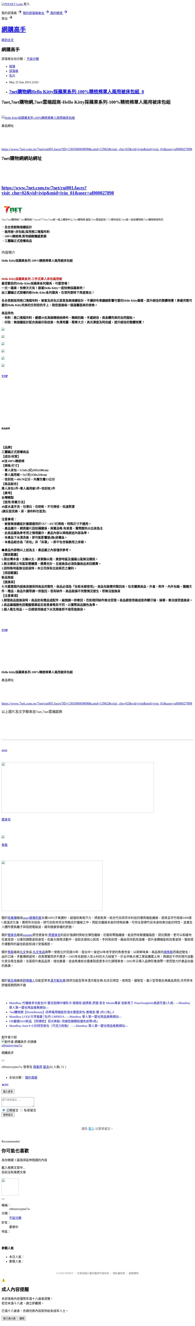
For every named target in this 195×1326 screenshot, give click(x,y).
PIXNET (69, 1273)
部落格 (13, 71)
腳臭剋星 (35, 917)
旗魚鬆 (168, 952)
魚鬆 (5, 845)
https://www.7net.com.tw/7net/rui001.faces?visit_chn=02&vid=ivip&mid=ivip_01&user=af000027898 (58, 190)
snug (4, 750)
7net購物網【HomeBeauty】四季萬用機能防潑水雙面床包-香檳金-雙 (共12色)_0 (61, 1012)
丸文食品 (39, 952)
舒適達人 (29, 980)
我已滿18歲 (9, 1318)
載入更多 (8, 1091)
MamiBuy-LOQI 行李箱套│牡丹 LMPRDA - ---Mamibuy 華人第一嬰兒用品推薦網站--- (65, 1016)
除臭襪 (12, 917)
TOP (5, 376)
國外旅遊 (31, 1077)
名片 (12, 75)
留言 (46, 1067)
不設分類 (33, 58)
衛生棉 (12, 980)
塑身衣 (6, 819)
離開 (21, 1318)
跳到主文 (8, 40)
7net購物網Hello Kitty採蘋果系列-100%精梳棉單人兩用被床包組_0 (76, 91)
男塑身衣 (54, 935)
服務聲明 (134, 1273)
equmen (27, 935)
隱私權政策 (119, 1273)
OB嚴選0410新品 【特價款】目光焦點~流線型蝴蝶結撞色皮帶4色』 (54, 1021)
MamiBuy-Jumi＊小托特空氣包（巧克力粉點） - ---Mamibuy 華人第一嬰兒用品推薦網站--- (68, 1025)
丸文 (23, 952)
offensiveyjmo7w (12, 1045)
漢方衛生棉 (58, 980)
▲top (5, 1084)
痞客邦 (37, 1067)
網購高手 (14, 29)
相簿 (12, 66)
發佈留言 (8, 1114)
